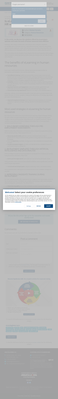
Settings (29, 206)
